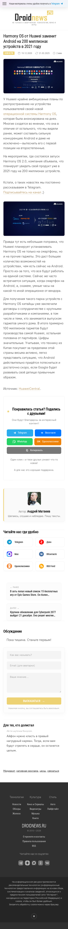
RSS (34, 845)
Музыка (35, 813)
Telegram (55, 3)
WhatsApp (22, 441)
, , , (31, 770)
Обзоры (17, 808)
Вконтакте (50, 432)
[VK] (47, 862)
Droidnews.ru (34, 826)
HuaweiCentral (29, 389)
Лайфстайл (53, 808)
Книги (35, 818)
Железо (17, 813)
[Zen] (27, 862)
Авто (52, 804)
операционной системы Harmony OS (29, 114)
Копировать (36, 450)
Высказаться (34, 701)
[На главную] (34, 16)
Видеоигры (35, 808)
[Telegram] (20, 862)
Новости (9, 53)
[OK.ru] (40, 862)
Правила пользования (34, 841)
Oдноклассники (48, 441)
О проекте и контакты (34, 836)
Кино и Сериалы (35, 804)
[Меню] (4, 4)
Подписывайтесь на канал (22, 192)
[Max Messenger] (34, 862)
